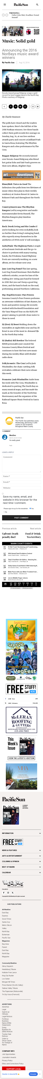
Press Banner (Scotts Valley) (12, 985)
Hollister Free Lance (9, 972)
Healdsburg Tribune (9, 969)
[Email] (32, 106)
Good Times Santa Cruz (6, 920)
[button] (37, 5)
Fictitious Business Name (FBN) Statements (6, 1022)
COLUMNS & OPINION (10, 861)
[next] (6, 15)
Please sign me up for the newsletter (16, 508)
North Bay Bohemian (5, 933)
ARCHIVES (25, 807)
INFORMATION (7, 833)
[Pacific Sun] (9, 421)
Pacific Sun (9, 62)
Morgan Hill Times (8, 982)
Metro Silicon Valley (7, 926)
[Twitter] (15, 106)
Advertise (5, 1007)
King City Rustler (8, 976)
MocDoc (12, 435)
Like (36, 698)
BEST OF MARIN (8, 867)
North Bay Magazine (5, 955)
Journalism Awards (9, 1057)
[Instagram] (8, 892)
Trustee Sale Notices (6, 1035)
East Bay (5, 950)
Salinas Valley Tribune (10, 988)
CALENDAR (6, 873)
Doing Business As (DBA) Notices (7, 1030)
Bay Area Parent (5, 945)
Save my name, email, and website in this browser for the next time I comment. (20, 499)
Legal (4, 1009)
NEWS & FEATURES (9, 850)
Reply (10, 445)
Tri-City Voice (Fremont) (10, 994)
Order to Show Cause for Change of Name (7, 1042)
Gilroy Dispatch (7, 966)
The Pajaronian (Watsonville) (12, 991)
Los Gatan (6, 979)
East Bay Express (5, 914)
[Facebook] (11, 106)
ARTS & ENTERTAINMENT (12, 856)
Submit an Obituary (5, 1013)
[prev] (3, 15)
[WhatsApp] (25, 106)
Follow (35, 703)
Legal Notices (7, 1016)
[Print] (38, 106)
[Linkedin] (20, 106)
